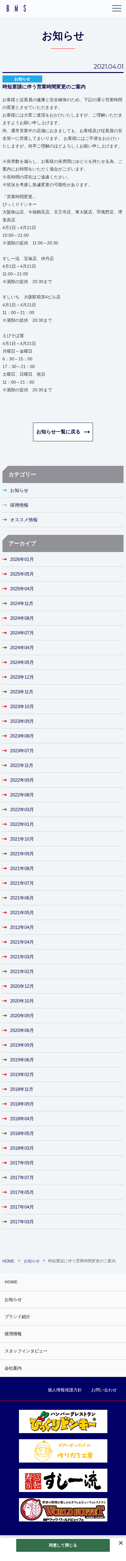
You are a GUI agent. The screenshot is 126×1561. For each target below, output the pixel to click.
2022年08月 (22, 794)
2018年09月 (22, 1104)
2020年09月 (22, 1015)
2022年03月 (22, 809)
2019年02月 (22, 1074)
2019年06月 (22, 1059)
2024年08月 (22, 618)
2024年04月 (22, 647)
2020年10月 (22, 1000)
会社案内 (13, 1368)
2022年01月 (22, 824)
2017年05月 (22, 1192)
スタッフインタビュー (26, 1350)
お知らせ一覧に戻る (58, 431)
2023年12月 (22, 677)
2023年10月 (22, 706)
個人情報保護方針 (65, 1389)
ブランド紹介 (17, 1316)
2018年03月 (22, 1148)
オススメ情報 (24, 519)
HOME (11, 1281)
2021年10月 (22, 839)
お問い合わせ (104, 1389)
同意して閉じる (63, 1545)
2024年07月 (22, 632)
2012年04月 (22, 927)
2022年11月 (21, 765)
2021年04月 (22, 942)
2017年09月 (22, 1162)
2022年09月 (22, 780)
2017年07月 (22, 1177)
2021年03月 (22, 956)
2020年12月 (22, 986)
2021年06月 (22, 897)
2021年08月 (22, 868)
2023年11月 (21, 691)
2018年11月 (21, 1089)
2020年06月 (22, 1030)
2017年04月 (22, 1207)
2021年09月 (22, 853)
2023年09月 (22, 721)
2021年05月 (22, 912)
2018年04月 (22, 1118)
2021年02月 (22, 971)
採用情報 (19, 505)
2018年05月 (22, 1133)
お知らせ (19, 490)
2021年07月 (22, 883)
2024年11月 (21, 603)
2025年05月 (22, 574)
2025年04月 (22, 588)
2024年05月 (22, 662)
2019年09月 (22, 1045)
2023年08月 (22, 735)
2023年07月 (22, 750)
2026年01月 (22, 559)
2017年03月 (22, 1221)
